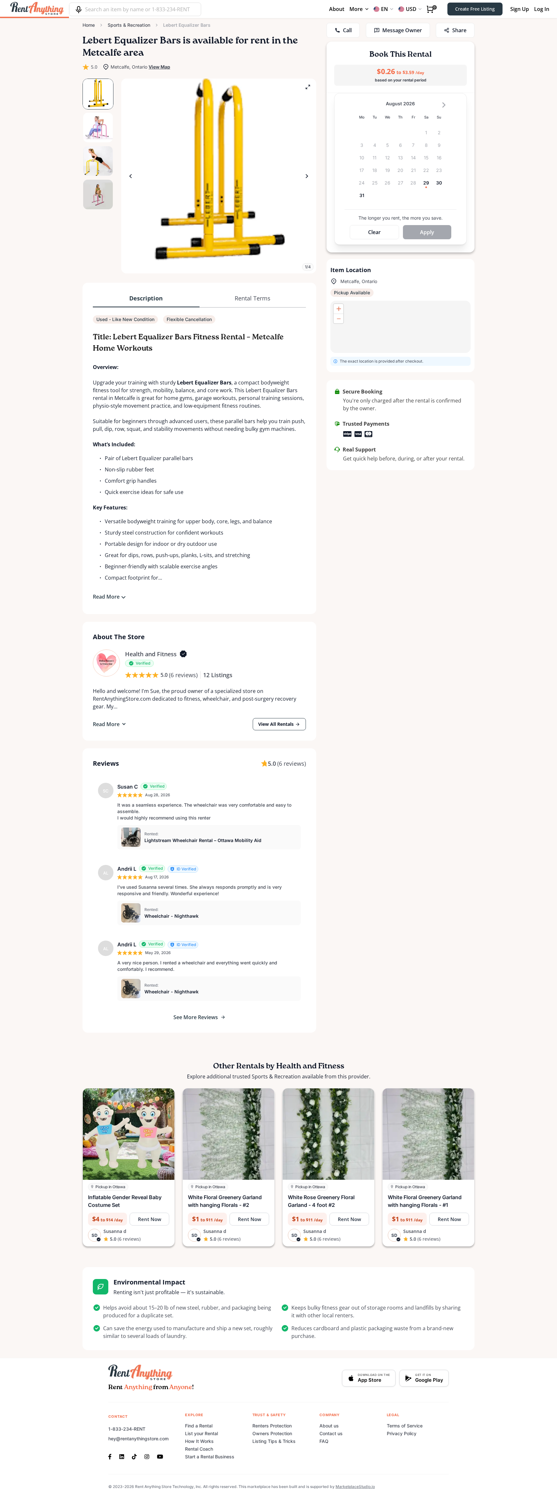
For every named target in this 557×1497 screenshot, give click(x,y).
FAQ (323, 1441)
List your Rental (201, 1433)
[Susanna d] (106, 663)
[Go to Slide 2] (98, 127)
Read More (106, 596)
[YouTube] (160, 1456)
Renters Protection (272, 1425)
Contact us (331, 1433)
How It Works (199, 1441)
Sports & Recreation (129, 25)
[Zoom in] (338, 309)
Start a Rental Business (209, 1456)
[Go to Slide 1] (98, 94)
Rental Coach (199, 1449)
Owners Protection (272, 1433)
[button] (218, 176)
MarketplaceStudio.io (355, 1486)
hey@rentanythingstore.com (138, 1438)
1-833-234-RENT (126, 1429)
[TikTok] (134, 1456)
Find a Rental (198, 1425)
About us (329, 1425)
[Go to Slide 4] (98, 194)
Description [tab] (146, 298)
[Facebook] (111, 1456)
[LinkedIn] (121, 1456)
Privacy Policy (401, 1433)
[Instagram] (147, 1456)
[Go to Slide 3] (98, 161)
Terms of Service (405, 1425)
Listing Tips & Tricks (274, 1441)
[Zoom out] (338, 318)
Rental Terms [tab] (252, 298)
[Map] (400, 327)
